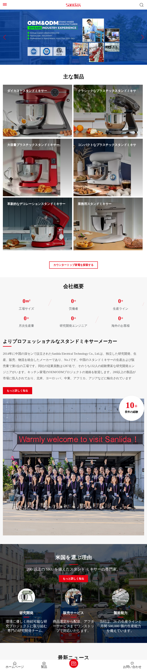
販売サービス (73, 613)
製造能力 (120, 613)
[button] (4, 37)
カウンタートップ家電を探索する (73, 264)
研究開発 (26, 613)
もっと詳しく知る (17, 390)
